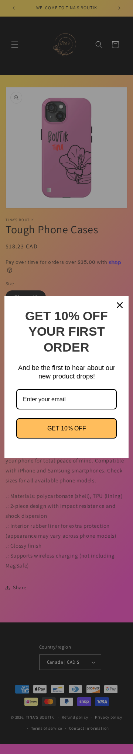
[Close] (120, 305)
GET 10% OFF (66, 428)
